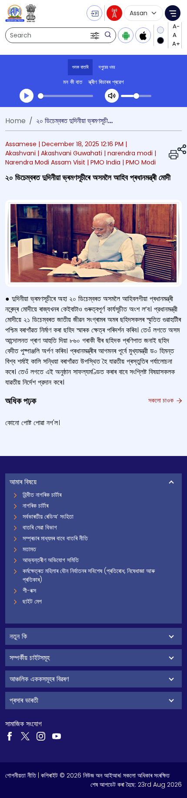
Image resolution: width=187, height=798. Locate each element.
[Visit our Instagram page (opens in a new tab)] (41, 735)
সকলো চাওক (161, 400)
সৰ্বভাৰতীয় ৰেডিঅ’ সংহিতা (48, 516)
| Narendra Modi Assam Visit (80, 158)
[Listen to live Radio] (114, 13)
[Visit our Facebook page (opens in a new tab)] (9, 735)
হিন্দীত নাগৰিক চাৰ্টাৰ (42, 494)
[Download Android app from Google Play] (126, 35)
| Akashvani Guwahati (69, 153)
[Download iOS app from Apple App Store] (143, 35)
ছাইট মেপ (32, 601)
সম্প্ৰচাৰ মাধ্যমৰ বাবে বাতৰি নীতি (55, 538)
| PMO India (103, 162)
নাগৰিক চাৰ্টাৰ (35, 505)
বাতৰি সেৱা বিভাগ (40, 527)
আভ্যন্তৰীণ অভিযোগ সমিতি (51, 560)
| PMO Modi (139, 162)
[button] (95, 35)
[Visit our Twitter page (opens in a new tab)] (25, 735)
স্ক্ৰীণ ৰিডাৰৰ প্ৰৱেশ (106, 82)
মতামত (29, 549)
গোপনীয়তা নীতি (20, 775)
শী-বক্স (29, 590)
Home (15, 121)
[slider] (65, 96)
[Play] (26, 96)
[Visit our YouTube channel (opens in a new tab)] (56, 735)
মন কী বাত (72, 82)
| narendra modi (128, 153)
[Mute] (112, 96)
